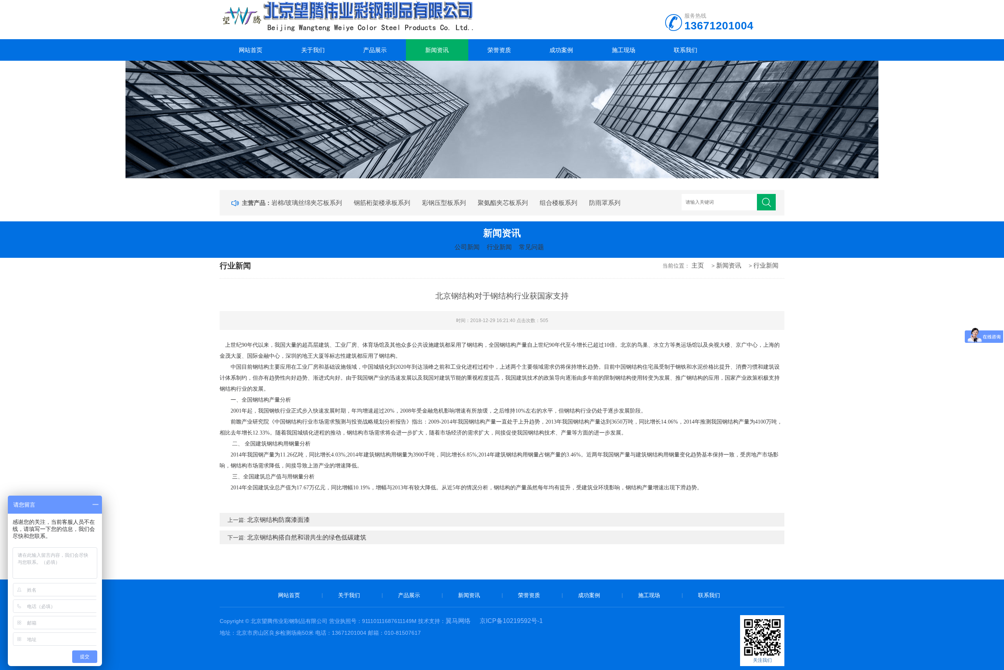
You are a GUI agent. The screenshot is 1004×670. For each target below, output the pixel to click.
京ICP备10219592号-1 (511, 620)
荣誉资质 (499, 50)
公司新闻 (467, 247)
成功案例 (561, 50)
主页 (697, 265)
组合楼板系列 (558, 202)
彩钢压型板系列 (444, 202)
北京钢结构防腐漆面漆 (278, 519)
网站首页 (250, 50)
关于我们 (313, 50)
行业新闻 (499, 247)
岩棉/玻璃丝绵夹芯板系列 (306, 202)
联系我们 (685, 50)
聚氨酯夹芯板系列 (503, 202)
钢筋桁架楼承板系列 (382, 202)
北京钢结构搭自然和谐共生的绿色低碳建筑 (306, 537)
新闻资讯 (437, 50)
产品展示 (375, 50)
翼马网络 (458, 620)
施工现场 (623, 50)
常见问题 (531, 247)
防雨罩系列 (604, 202)
